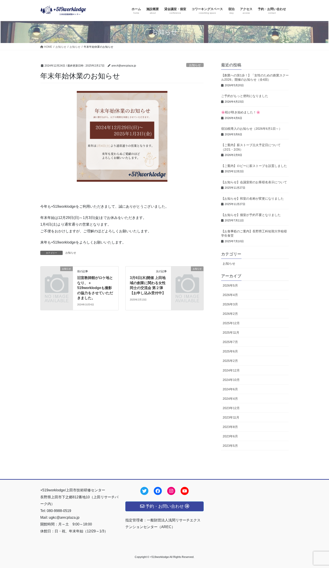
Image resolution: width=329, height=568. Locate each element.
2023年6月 (230, 436)
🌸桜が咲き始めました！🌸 (240, 112)
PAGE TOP (317, 547)
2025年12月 (231, 323)
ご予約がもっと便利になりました (244, 96)
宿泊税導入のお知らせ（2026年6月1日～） (251, 128)
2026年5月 (230, 285)
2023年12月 (231, 408)
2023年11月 (231, 417)
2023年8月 (230, 427)
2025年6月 (230, 351)
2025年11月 (231, 332)
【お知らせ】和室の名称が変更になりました (252, 198)
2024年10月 (231, 380)
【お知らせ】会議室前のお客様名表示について (254, 182)
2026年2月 (230, 313)
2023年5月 (230, 445)
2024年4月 (230, 398)
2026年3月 (230, 304)
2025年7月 (230, 342)
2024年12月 (231, 370)
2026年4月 (230, 295)
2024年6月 (230, 389)
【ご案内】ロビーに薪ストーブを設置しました (254, 166)
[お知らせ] (57, 276)
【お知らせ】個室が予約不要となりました (251, 215)
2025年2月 (230, 361)
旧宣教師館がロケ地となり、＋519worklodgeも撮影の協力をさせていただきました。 (95, 288)
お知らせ (195, 65)
